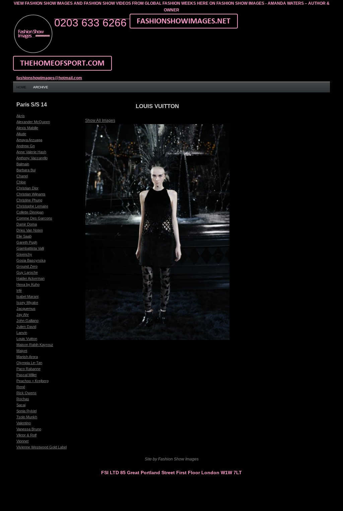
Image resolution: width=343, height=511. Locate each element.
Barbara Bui (26, 170)
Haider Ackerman (30, 278)
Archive (40, 87)
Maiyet (21, 351)
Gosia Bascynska (31, 260)
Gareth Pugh (26, 242)
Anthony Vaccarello (32, 158)
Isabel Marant (27, 296)
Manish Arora (27, 357)
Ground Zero (27, 266)
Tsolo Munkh (26, 417)
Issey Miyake (27, 303)
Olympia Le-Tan (29, 363)
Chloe (21, 182)
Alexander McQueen (33, 122)
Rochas (22, 399)
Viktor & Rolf (26, 435)
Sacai (20, 405)
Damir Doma (26, 224)
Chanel (22, 176)
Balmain (22, 164)
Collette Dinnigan (30, 212)
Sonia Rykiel (26, 411)
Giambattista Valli (30, 248)
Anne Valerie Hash (31, 152)
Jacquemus (26, 309)
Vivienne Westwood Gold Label (41, 447)
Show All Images (100, 120)
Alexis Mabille (27, 128)
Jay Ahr (22, 315)
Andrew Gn (25, 146)
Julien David (26, 327)
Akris (20, 116)
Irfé (19, 290)
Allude (21, 134)
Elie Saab (23, 236)
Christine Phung (29, 200)
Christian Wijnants (31, 194)
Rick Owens (26, 393)
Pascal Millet (26, 375)
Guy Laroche (27, 272)
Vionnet (22, 441)
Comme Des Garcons (34, 218)
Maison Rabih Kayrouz (34, 345)
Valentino (23, 423)
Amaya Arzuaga (29, 140)
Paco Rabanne (28, 369)
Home (21, 87)
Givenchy (24, 254)
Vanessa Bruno (28, 429)
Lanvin (21, 333)
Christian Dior (27, 188)
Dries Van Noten (29, 230)
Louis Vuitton (26, 339)
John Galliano (27, 321)
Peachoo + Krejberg (32, 381)
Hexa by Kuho (28, 284)
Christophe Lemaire (32, 206)
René (20, 387)
